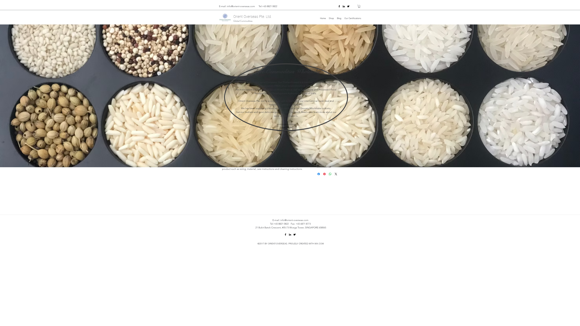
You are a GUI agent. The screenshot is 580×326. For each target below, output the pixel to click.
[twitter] (348, 6)
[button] (359, 6)
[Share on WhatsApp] (330, 174)
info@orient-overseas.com (241, 6)
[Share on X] (336, 174)
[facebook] (339, 6)
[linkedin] (343, 6)
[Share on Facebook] (319, 174)
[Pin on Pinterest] (324, 174)
